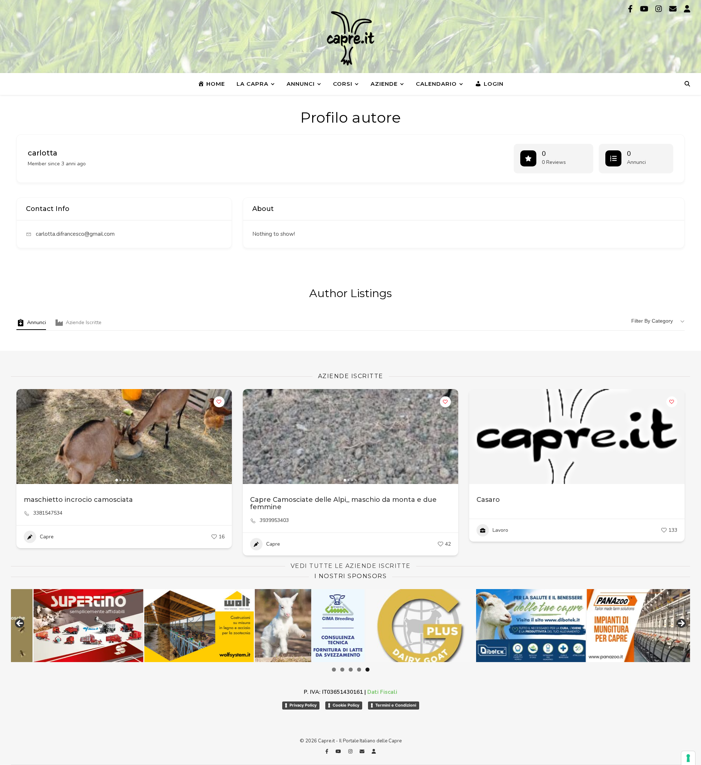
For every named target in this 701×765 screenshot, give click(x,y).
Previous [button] (20, 623)
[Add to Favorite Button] (219, 401)
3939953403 (274, 520)
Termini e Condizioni (395, 705)
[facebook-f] (631, 9)
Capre (47, 536)
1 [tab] (334, 670)
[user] (687, 9)
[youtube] (645, 9)
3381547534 (47, 513)
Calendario (436, 83)
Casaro (488, 500)
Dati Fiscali (382, 692)
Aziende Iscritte (83, 322)
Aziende (384, 83)
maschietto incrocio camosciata (78, 500)
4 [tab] (359, 670)
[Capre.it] (350, 38)
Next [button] (680, 623)
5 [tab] (367, 670)
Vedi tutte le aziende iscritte (351, 565)
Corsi (342, 83)
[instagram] (659, 9)
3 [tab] (351, 670)
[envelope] (673, 9)
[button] (25, 436)
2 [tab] (342, 670)
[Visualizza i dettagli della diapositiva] (65, 625)
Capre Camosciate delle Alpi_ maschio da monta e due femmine (343, 503)
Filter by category (652, 321)
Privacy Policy (303, 705)
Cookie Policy (346, 705)
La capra (252, 83)
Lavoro (500, 530)
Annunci (301, 83)
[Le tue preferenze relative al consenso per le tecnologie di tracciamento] (688, 758)
